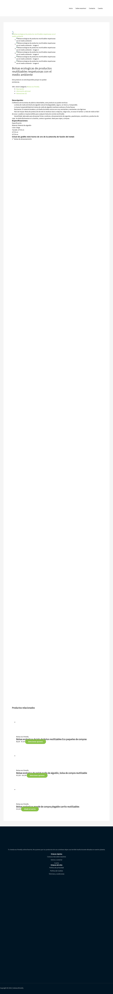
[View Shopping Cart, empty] (107, 8)
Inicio (71, 8)
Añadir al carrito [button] (30, 809)
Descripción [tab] (20, 89)
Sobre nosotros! (80, 8)
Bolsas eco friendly (33, 87)
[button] (13, 32)
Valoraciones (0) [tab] (21, 93)
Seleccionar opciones (35, 742)
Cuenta (100, 8)
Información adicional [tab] (23, 91)
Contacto (92, 8)
